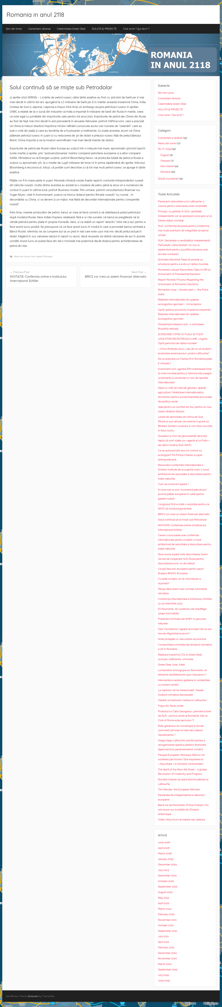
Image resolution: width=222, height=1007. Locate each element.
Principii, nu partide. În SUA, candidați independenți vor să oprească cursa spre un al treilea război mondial (185, 216)
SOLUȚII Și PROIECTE (104, 28)
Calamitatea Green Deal (71, 28)
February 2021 (166, 947)
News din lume (22, 256)
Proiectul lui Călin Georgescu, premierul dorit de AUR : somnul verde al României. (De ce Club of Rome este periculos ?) (184, 716)
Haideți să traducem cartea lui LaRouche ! (182, 700)
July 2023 (163, 870)
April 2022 (163, 903)
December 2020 (167, 952)
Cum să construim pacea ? (173, 484)
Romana (47, 256)
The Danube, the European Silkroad (179, 789)
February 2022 (166, 914)
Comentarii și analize (170, 137)
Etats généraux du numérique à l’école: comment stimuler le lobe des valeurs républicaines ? (181, 730)
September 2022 (167, 886)
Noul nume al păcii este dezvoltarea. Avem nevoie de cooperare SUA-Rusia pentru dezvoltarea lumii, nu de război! (183, 559)
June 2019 (164, 980)
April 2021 (163, 941)
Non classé (36, 256)
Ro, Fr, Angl (164, 148)
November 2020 (167, 958)
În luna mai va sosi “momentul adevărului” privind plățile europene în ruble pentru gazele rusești (182, 494)
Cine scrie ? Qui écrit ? (136, 28)
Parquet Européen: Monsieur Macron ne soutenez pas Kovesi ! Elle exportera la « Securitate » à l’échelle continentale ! (181, 759)
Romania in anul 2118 (35, 14)
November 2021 (167, 919)
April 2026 (164, 847)
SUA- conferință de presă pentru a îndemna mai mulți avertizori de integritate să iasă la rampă (183, 230)
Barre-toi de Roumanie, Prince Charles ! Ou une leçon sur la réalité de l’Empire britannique (183, 809)
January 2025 (165, 859)
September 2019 (167, 969)
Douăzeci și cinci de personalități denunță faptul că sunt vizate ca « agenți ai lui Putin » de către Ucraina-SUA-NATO (184, 440)
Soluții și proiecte (168, 178)
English (165, 155)
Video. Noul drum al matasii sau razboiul (181, 819)
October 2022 (166, 881)
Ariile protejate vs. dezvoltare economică (182, 639)
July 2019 (163, 975)
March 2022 (165, 908)
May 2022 (163, 897)
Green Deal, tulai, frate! (171, 664)
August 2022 (165, 892)
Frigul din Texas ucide (170, 705)
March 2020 (165, 964)
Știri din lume (14, 28)
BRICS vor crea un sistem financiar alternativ (184, 514)
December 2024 (167, 864)
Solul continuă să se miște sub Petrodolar (182, 519)
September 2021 (167, 930)
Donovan (33, 996)
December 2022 (167, 875)
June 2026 (164, 842)
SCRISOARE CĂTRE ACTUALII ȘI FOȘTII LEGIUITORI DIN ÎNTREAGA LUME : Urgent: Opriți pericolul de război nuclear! (183, 339)
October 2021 (166, 925)
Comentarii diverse (39, 28)
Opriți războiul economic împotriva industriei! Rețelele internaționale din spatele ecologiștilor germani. (184, 314)
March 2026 (165, 853)
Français (165, 160)
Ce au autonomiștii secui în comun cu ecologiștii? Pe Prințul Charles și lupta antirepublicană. (180, 455)
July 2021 (163, 936)
